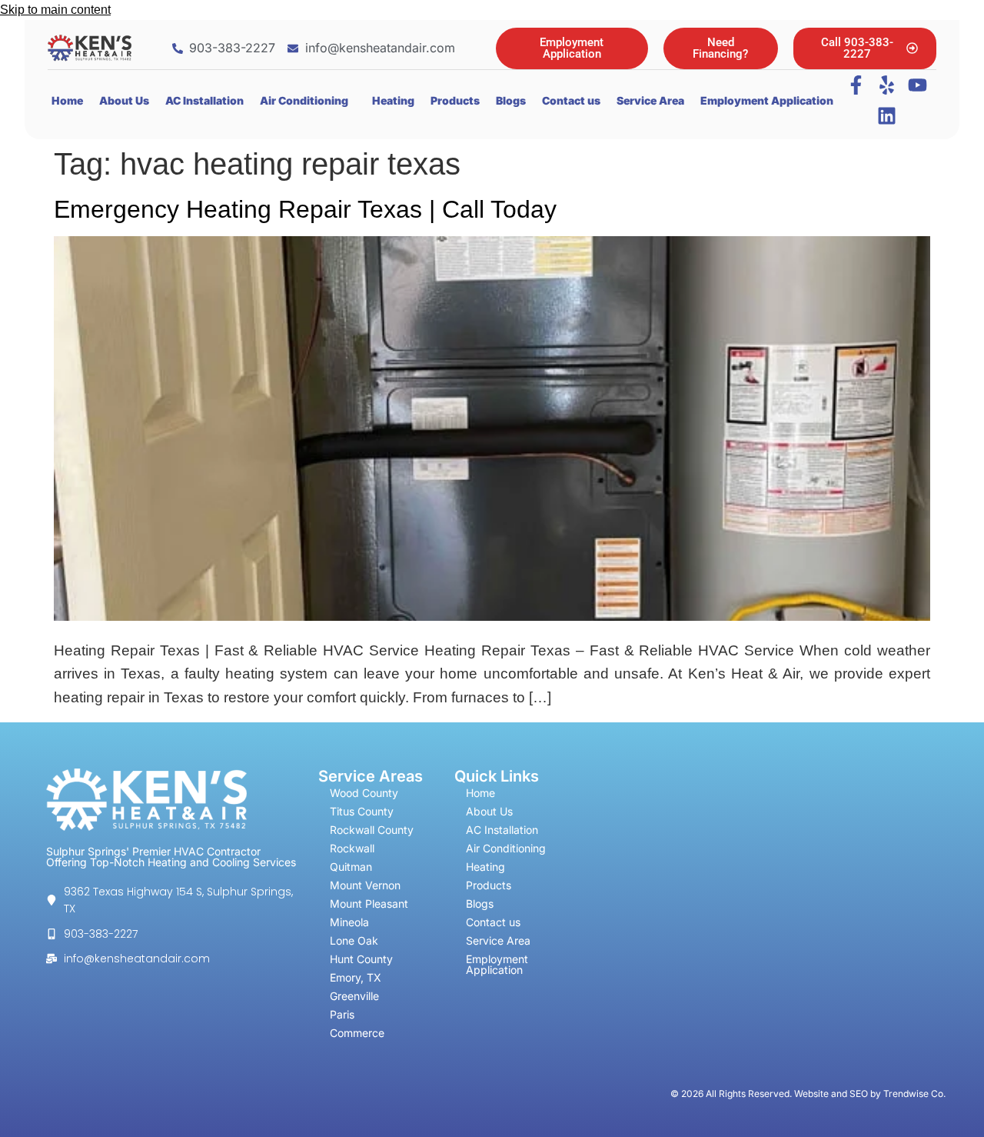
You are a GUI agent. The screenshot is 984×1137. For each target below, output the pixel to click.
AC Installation (204, 100)
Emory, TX (355, 977)
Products (455, 100)
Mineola (349, 922)
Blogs (511, 100)
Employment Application (766, 100)
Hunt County (361, 958)
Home (67, 100)
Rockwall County (372, 829)
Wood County (364, 792)
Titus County (362, 811)
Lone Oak (354, 940)
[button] (308, 101)
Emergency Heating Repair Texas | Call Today (305, 209)
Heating (393, 100)
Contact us (571, 100)
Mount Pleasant (369, 903)
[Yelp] (887, 85)
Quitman (351, 866)
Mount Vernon (365, 885)
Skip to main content (55, 9)
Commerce (357, 1032)
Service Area (650, 100)
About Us (124, 100)
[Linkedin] (887, 116)
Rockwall (352, 848)
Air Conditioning (304, 100)
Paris (342, 1014)
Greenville (354, 995)
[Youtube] (918, 85)
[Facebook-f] (856, 85)
